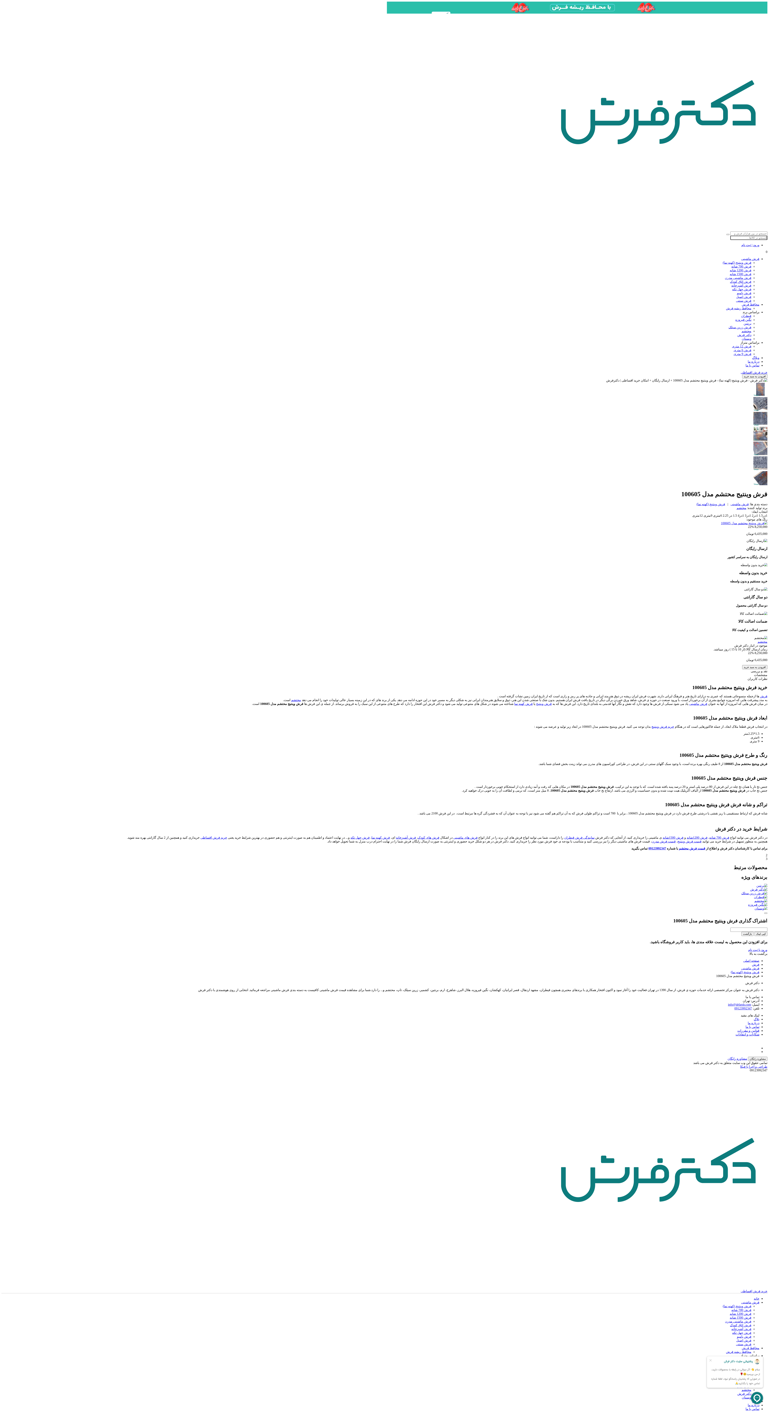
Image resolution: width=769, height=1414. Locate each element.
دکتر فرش (744, 335)
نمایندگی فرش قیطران (579, 837)
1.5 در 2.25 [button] (729, 515)
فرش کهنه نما (523, 703)
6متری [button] (717, 515)
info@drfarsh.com (739, 1004)
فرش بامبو (744, 293)
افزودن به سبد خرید (755, 376)
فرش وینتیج (544, 703)
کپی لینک (761, 933)
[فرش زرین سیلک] (384, 893)
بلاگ (756, 1019)
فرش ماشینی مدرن (738, 278)
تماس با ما (752, 365)
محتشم (746, 331)
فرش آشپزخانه (741, 285)
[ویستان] (384, 908)
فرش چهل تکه (741, 289)
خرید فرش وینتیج (662, 726)
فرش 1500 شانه (740, 274)
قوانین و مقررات (748, 1030)
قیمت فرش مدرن (664, 841)
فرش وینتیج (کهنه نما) (737, 262)
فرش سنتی (743, 300)
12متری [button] (697, 515)
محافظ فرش (750, 304)
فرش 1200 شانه (740, 270)
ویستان (746, 338)
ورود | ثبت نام (750, 245)
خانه (756, 1298)
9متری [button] (707, 515)
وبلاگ (755, 357)
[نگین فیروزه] (384, 905)
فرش (763, 696)
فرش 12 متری (741, 346)
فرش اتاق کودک (740, 281)
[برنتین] (384, 886)
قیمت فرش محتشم (692, 848)
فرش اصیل (743, 297)
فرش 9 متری (742, 354)
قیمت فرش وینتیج (689, 841)
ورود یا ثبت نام (757, 950)
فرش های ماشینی (465, 837)
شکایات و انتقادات (747, 1034)
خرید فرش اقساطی (213, 837)
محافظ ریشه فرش (738, 308)
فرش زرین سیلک (740, 327)
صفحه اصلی (751, 960)
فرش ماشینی (750, 259)
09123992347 (657, 848)
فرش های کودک (428, 837)
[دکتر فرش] (384, 889)
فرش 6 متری (742, 350)
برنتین (747, 323)
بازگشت (747, 933)
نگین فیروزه (743, 319)
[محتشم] (384, 901)
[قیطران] (384, 897)
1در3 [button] (747, 515)
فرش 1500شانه (673, 837)
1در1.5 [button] (762, 515)
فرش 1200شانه (697, 837)
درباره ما (753, 361)
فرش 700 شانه (741, 266)
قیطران (746, 316)
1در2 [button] (754, 515)
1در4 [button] (740, 515)
